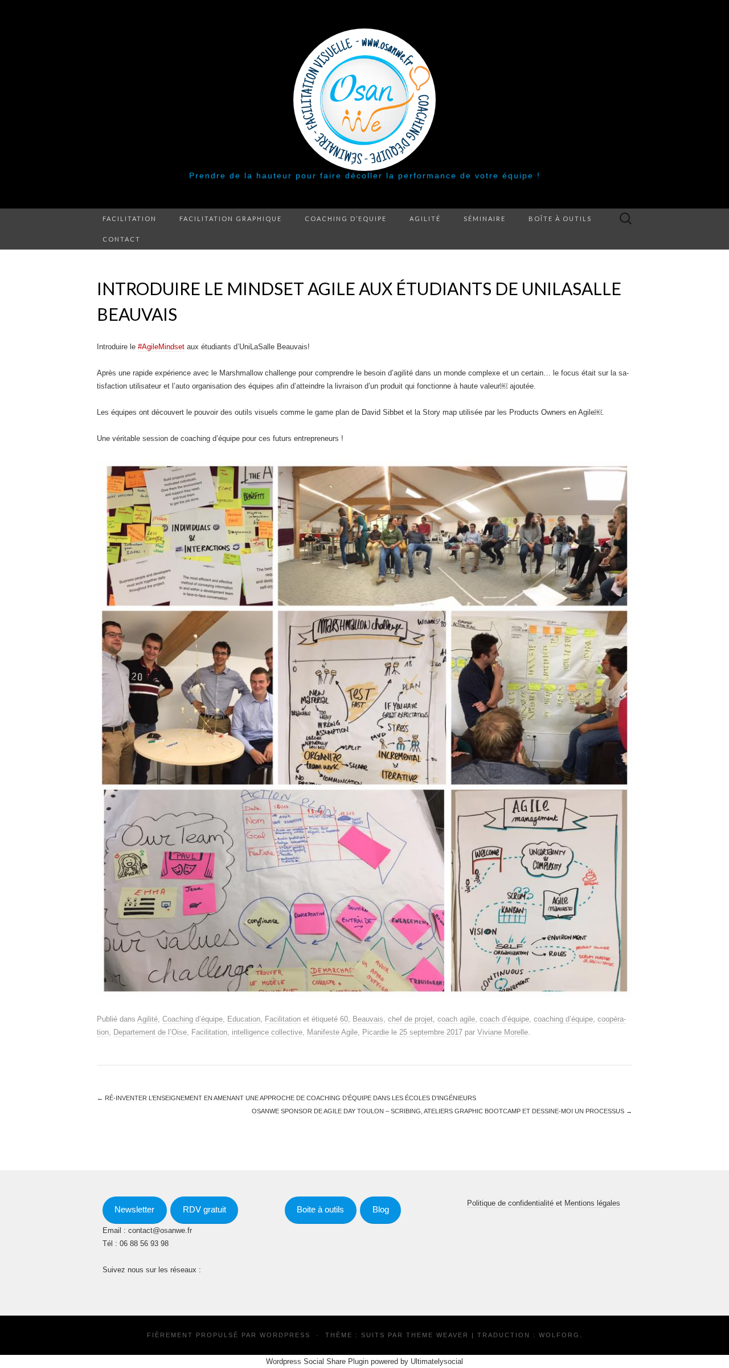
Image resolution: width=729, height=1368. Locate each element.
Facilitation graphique (230, 218)
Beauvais (368, 1019)
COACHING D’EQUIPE (346, 218)
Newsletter (134, 1209)
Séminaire (485, 218)
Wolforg (559, 1335)
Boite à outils (320, 1209)
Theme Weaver (437, 1335)
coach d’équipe (504, 1019)
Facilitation (130, 218)
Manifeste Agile (332, 1032)
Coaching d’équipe (192, 1019)
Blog (380, 1209)
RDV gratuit (204, 1209)
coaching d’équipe (563, 1019)
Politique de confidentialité (510, 1203)
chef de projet (410, 1019)
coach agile (456, 1019)
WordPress (285, 1335)
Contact (122, 239)
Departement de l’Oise (150, 1032)
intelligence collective (267, 1032)
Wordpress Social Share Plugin (318, 1361)
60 (344, 1019)
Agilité (425, 218)
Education (243, 1019)
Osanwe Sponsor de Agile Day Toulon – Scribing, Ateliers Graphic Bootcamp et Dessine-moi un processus (442, 1111)
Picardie (375, 1032)
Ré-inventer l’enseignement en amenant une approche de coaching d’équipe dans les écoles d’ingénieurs (286, 1098)
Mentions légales (592, 1203)
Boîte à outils (560, 218)
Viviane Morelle (502, 1032)
